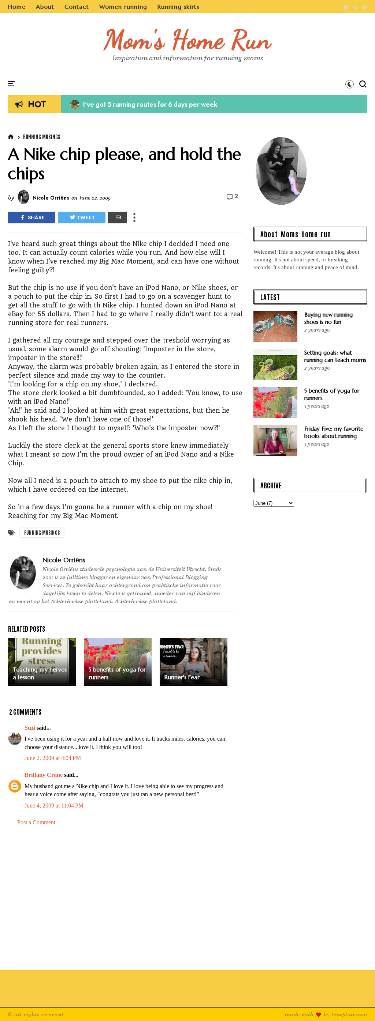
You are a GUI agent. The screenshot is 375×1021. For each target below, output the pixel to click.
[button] (349, 84)
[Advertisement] (125, 894)
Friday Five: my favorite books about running (333, 432)
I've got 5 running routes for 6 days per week (143, 104)
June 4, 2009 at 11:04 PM (54, 805)
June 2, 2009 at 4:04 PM (53, 758)
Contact (76, 6)
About (45, 6)
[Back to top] (357, 1003)
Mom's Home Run (187, 39)
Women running (123, 6)
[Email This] (117, 217)
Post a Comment (36, 822)
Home (17, 6)
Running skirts (178, 6)
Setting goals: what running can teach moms (335, 356)
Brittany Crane (44, 775)
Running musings (41, 136)
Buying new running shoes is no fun (328, 318)
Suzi (30, 728)
